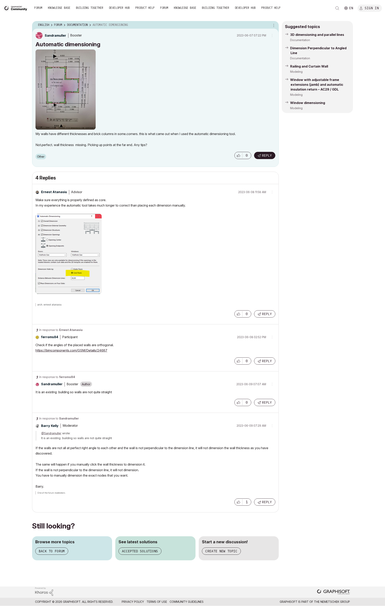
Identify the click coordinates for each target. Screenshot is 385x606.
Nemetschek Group (335, 601)
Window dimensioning (307, 103)
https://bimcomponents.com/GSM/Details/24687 (71, 350)
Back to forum (52, 551)
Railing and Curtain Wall (309, 66)
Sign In (372, 8)
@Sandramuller (51, 433)
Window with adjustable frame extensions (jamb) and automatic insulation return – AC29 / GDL (316, 84)
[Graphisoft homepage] (333, 592)
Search (337, 8)
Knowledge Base (59, 8)
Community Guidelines (187, 601)
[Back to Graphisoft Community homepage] (16, 7)
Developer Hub (119, 8)
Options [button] (273, 25)
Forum (38, 8)
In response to (61, 330)
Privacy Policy (133, 601)
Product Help (145, 8)
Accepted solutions (140, 551)
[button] (238, 155)
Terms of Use (157, 601)
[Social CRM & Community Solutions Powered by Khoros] (44, 591)
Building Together (89, 8)
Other (41, 156)
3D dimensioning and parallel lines (317, 35)
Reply (267, 155)
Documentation (300, 40)
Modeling (296, 71)
